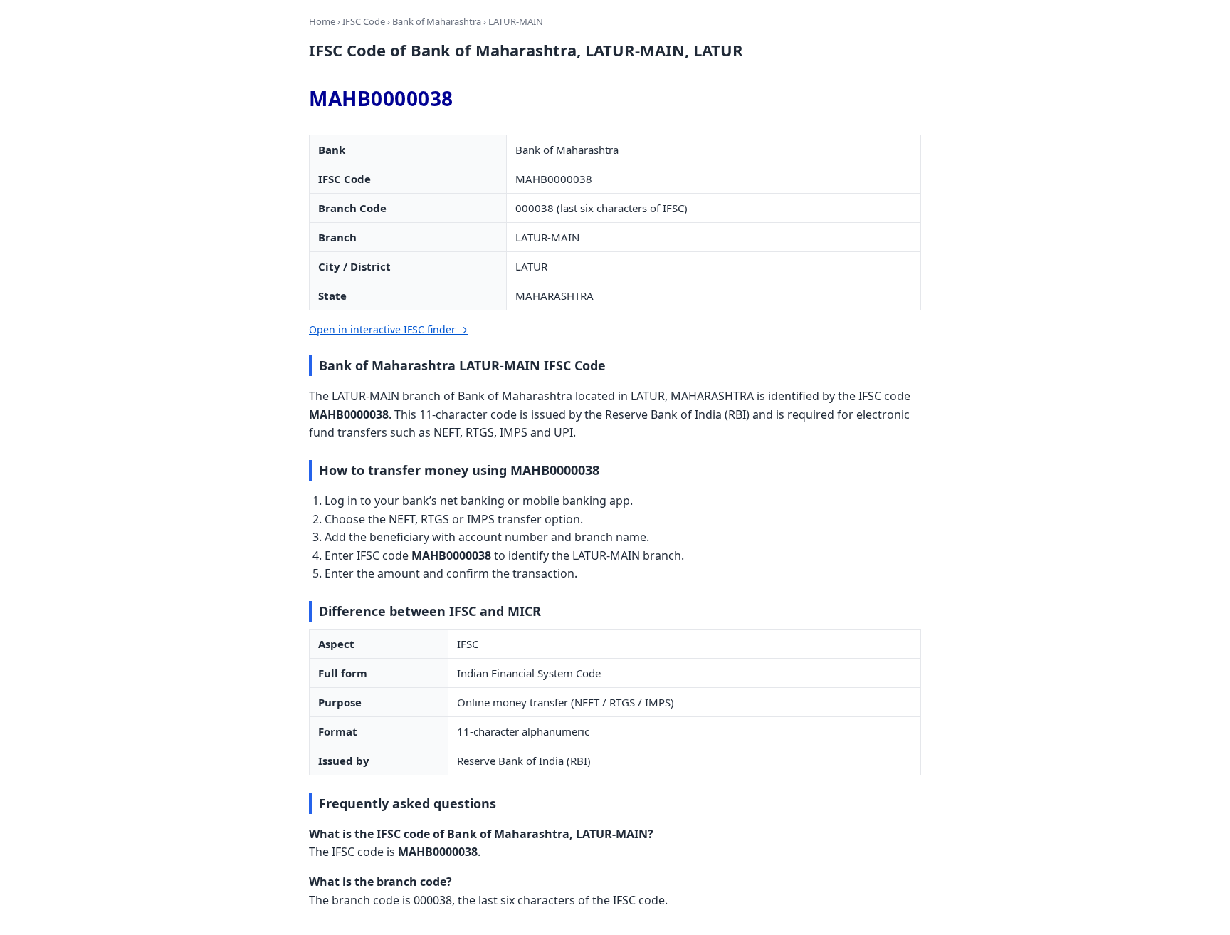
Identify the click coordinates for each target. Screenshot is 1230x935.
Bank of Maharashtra (436, 21)
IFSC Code (363, 21)
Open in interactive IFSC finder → (388, 329)
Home (322, 21)
